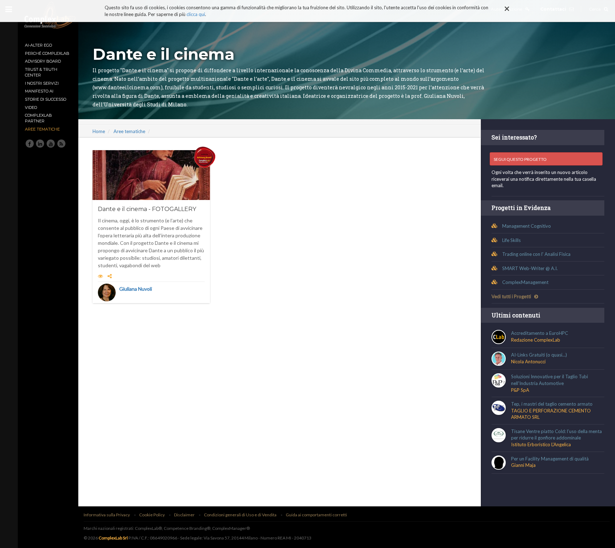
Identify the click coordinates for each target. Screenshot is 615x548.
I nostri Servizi (42, 83)
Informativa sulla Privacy (107, 514)
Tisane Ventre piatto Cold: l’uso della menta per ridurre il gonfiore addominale (556, 434)
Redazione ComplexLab (535, 340)
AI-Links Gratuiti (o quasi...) (539, 355)
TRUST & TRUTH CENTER (41, 72)
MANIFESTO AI (39, 91)
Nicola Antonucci (528, 361)
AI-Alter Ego (38, 45)
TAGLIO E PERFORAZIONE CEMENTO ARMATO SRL (551, 414)
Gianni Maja (523, 465)
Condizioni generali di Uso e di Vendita (240, 514)
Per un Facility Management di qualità (550, 459)
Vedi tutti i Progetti (512, 296)
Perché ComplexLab (47, 53)
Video (31, 107)
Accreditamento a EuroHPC (539, 333)
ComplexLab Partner (38, 118)
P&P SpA (520, 390)
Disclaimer (184, 514)
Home (99, 131)
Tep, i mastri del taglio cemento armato (552, 404)
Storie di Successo (45, 99)
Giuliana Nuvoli (135, 289)
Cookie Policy (152, 514)
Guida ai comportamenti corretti (316, 514)
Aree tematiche (42, 129)
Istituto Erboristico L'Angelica (541, 444)
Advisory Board (43, 61)
